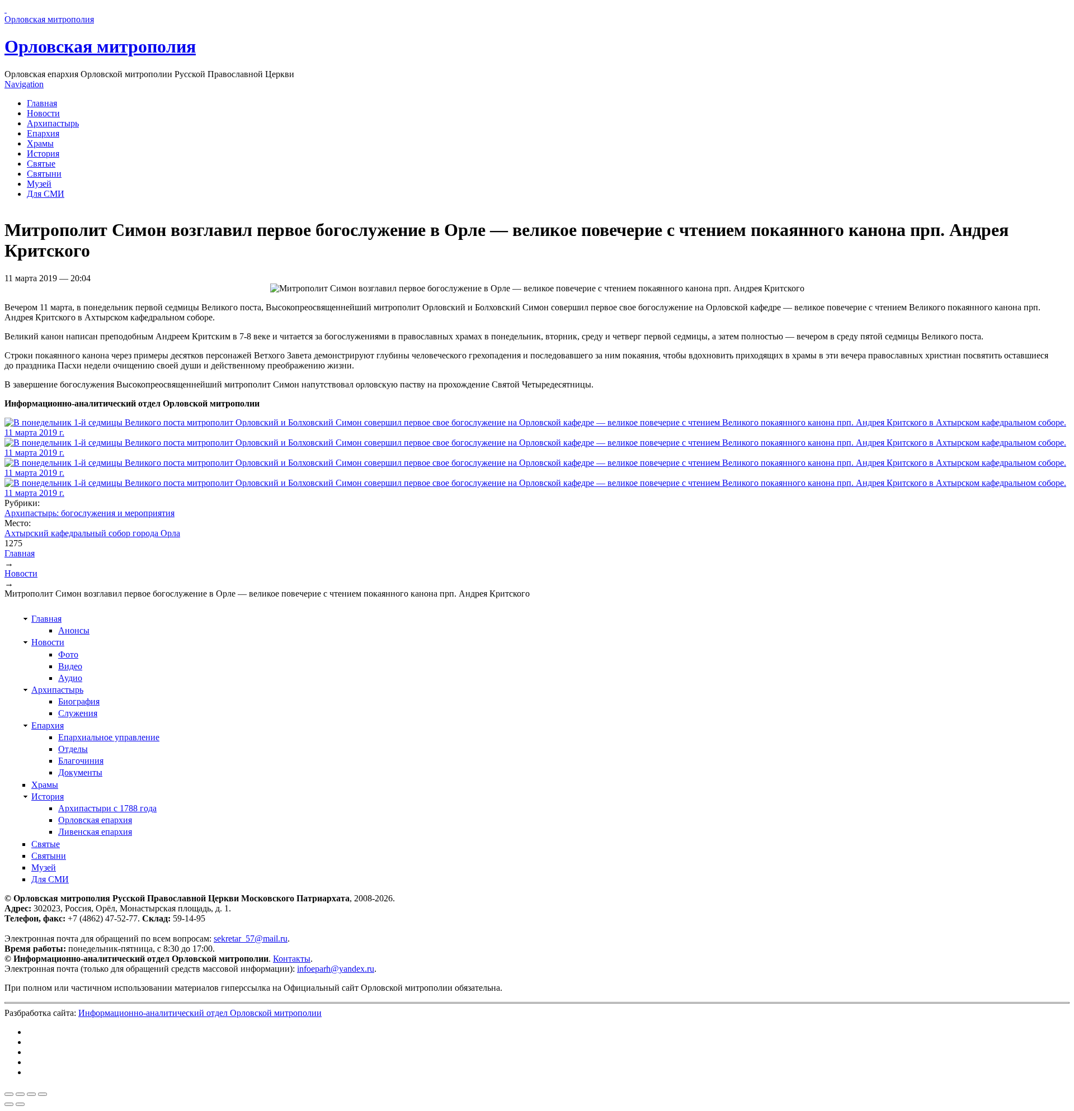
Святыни (44, 173)
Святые (41, 163)
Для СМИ (45, 193)
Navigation (24, 84)
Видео (70, 666)
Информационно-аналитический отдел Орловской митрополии (200, 1013)
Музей (39, 183)
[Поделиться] (20, 1094)
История (43, 153)
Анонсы (74, 630)
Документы (80, 772)
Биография (79, 701)
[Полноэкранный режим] (31, 1094)
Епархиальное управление (108, 737)
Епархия (43, 133)
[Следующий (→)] (20, 1104)
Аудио (70, 678)
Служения (77, 713)
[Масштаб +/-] (42, 1094)
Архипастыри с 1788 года (107, 808)
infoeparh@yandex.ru (335, 968)
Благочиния (80, 760)
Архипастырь (53, 123)
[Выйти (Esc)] (8, 1094)
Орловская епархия (95, 820)
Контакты (291, 958)
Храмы (40, 143)
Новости (43, 113)
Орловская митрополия (100, 46)
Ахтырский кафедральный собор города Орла (92, 533)
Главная (42, 103)
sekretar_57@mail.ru (251, 938)
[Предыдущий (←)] (8, 1104)
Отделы (73, 749)
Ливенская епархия (95, 831)
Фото (68, 654)
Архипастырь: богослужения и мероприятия (89, 513)
